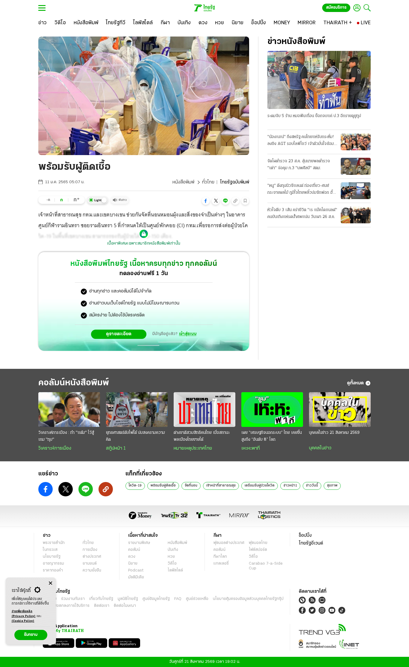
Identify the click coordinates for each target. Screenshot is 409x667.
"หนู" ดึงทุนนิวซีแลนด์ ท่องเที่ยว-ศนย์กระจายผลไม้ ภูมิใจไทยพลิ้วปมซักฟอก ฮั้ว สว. (301, 190)
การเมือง (90, 550)
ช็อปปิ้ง (305, 535)
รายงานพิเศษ (139, 543)
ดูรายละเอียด (119, 334)
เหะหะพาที (250, 448)
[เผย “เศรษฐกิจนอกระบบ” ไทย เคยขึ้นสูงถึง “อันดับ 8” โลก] (272, 409)
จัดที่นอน (191, 485)
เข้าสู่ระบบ (187, 334)
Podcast (135, 570)
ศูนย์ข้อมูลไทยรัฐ (156, 599)
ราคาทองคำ (53, 570)
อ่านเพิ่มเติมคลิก (24, 614)
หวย (171, 556)
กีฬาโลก (220, 556)
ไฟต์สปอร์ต (258, 550)
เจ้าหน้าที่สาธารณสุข (221, 485)
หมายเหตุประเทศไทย (193, 448)
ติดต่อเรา (101, 606)
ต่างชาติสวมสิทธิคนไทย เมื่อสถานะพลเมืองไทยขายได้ (202, 436)
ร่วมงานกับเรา (73, 599)
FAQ (177, 599)
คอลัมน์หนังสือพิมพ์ (73, 383)
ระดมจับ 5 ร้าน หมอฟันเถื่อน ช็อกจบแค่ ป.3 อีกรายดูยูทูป (314, 116)
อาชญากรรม (53, 563)
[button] (206, 201)
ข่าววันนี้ (312, 485)
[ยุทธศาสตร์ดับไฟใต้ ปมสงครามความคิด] (137, 409)
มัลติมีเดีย (136, 577)
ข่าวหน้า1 (290, 485)
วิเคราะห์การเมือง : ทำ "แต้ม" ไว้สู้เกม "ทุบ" (66, 436)
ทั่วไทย (208, 182)
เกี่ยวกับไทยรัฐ (101, 599)
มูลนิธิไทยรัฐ (128, 599)
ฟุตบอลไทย (258, 543)
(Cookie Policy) (23, 621)
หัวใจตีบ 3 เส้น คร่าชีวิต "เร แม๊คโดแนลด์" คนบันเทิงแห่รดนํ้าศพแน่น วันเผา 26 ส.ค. (302, 213)
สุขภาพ (332, 485)
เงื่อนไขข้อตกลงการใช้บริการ (66, 606)
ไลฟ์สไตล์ (175, 570)
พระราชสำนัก (54, 543)
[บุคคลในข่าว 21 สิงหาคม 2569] (340, 409)
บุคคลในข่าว (320, 448)
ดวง (131, 556)
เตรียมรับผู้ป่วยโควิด (260, 485)
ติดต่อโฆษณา (125, 606)
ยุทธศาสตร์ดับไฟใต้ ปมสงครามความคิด (135, 436)
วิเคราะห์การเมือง (54, 448)
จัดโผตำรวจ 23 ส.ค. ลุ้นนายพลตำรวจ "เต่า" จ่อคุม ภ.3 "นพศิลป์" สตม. (298, 164)
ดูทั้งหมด (355, 383)
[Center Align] (50, 583)
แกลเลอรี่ (221, 563)
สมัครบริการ (336, 7)
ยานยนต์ (90, 563)
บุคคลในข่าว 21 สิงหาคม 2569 (334, 432)
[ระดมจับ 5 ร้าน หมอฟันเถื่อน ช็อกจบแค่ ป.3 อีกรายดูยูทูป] (319, 80)
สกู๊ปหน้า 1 (116, 448)
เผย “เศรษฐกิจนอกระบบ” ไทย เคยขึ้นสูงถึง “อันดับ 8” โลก (271, 436)
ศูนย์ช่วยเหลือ (197, 599)
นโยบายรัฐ (51, 556)
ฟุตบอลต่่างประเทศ (228, 543)
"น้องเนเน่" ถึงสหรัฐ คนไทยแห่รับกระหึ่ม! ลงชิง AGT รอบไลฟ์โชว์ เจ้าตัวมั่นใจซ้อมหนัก (300, 141)
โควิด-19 (135, 485)
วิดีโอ (172, 563)
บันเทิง (173, 550)
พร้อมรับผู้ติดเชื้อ (163, 485)
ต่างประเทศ (92, 556)
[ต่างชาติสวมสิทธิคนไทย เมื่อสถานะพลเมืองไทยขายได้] (204, 409)
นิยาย (132, 563)
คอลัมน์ (134, 550)
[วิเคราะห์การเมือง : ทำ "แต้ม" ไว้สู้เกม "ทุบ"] (69, 409)
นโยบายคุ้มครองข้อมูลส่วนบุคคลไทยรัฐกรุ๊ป (248, 599)
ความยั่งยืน (92, 570)
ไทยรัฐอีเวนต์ (311, 543)
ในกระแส (50, 550)
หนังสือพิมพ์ (183, 182)
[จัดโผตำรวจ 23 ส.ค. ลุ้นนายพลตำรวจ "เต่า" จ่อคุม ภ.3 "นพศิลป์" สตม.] (356, 166)
